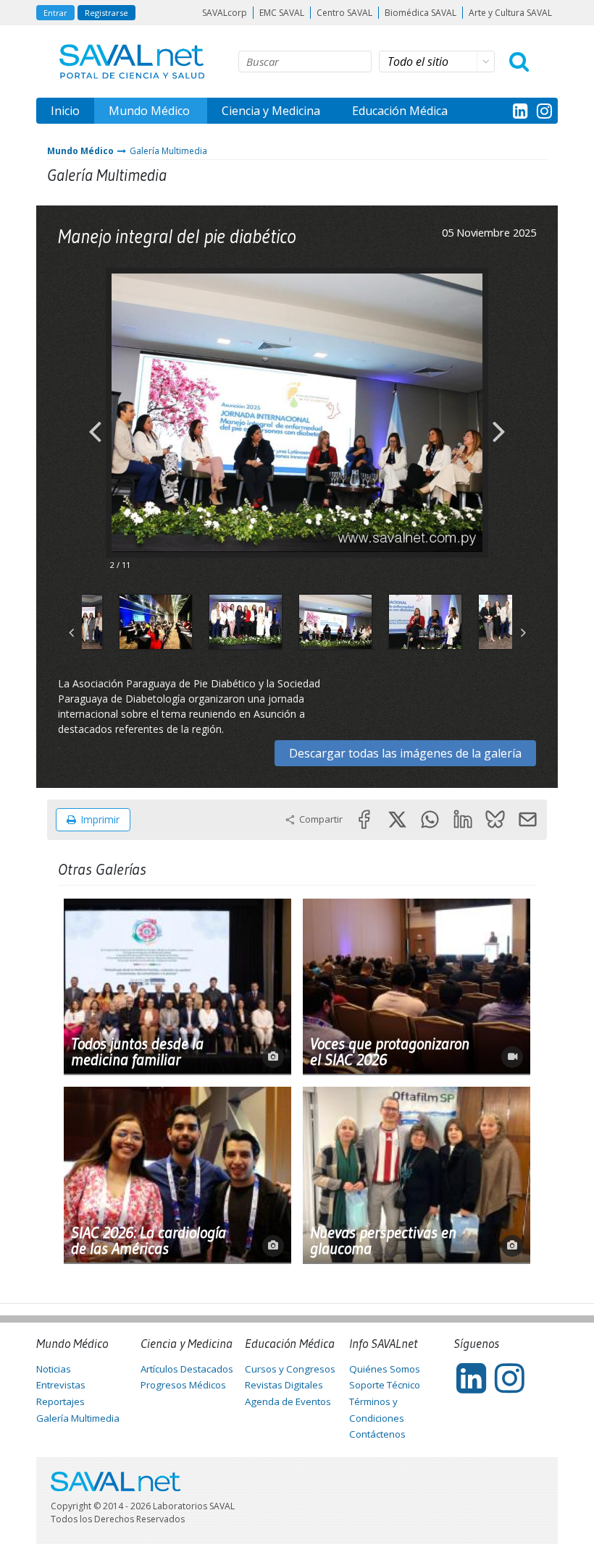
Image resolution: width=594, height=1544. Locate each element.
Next (499, 419)
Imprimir (100, 819)
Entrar (55, 12)
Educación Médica (400, 111)
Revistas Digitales (284, 1384)
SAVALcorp (224, 13)
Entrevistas (60, 1384)
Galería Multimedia (168, 151)
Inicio (65, 111)
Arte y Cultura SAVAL (510, 13)
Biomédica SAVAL (420, 13)
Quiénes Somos (384, 1368)
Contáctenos (377, 1434)
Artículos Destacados (187, 1368)
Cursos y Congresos (290, 1368)
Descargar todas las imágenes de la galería (405, 753)
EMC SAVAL (281, 13)
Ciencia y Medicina (271, 111)
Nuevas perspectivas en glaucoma (383, 1241)
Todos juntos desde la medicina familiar (137, 1052)
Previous (95, 419)
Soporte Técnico (384, 1384)
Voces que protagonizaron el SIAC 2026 (389, 1052)
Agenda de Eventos (288, 1401)
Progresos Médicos (183, 1384)
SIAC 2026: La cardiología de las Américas (148, 1241)
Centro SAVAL (344, 13)
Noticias (53, 1368)
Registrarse (106, 12)
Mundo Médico (149, 111)
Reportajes (60, 1401)
